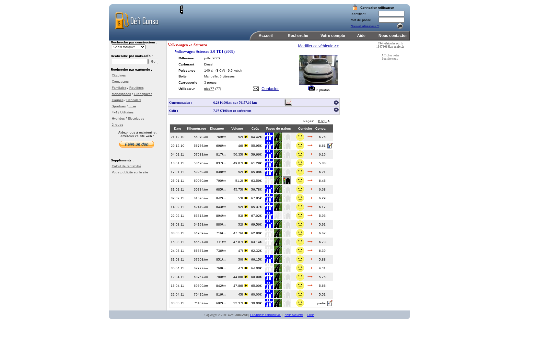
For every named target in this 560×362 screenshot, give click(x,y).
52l (241, 137)
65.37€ (256, 207)
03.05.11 (177, 303)
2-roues (117, 124)
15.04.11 (177, 285)
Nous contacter (393, 35)
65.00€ (256, 285)
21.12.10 (177, 137)
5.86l (322, 163)
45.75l (238, 189)
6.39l (322, 250)
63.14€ (256, 242)
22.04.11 (177, 294)
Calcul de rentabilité (126, 166)
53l (241, 198)
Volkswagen (178, 45)
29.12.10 (177, 145)
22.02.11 (177, 215)
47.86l (238, 285)
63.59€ (256, 180)
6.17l (322, 207)
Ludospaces (143, 94)
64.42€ (256, 137)
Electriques (136, 118)
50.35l (238, 154)
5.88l (322, 259)
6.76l (322, 137)
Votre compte (333, 35)
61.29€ (256, 163)
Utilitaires (127, 112)
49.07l (238, 163)
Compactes (120, 81)
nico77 (209, 88)
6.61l (322, 145)
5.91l (322, 224)
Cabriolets (133, 100)
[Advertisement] (259, 15)
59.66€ (256, 154)
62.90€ (256, 233)
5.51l (322, 294)
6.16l (322, 154)
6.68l (322, 189)
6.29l (322, 198)
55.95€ (256, 145)
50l (241, 259)
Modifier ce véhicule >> (318, 46)
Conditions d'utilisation (265, 315)
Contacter (270, 89)
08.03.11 (177, 233)
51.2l (239, 180)
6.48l (322, 180)
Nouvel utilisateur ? (365, 26)
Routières (136, 87)
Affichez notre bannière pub (390, 57)
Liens (310, 315)
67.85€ (256, 198)
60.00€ (256, 277)
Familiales (119, 87)
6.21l (322, 172)
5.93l (322, 215)
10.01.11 (177, 163)
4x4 (114, 112)
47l (241, 250)
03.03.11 (177, 224)
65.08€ (256, 172)
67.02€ (256, 215)
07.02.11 (177, 198)
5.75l (322, 277)
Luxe (132, 106)
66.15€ (256, 259)
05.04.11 (177, 268)
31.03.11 (177, 259)
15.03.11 (177, 242)
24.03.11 (177, 250)
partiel (321, 303)
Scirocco (200, 45)
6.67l (322, 233)
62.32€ (256, 250)
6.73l (322, 242)
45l (241, 294)
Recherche (298, 35)
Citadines (119, 75)
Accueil (266, 35)
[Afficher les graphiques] (288, 105)
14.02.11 (177, 207)
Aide (361, 35)
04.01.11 (177, 154)
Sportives (119, 106)
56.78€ (256, 189)
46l (241, 145)
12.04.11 (177, 277)
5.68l (322, 285)
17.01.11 (177, 172)
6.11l (322, 268)
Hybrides (118, 118)
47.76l (238, 233)
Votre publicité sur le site (130, 172)
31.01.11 (177, 189)
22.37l (238, 303)
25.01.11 (177, 180)
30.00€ (256, 303)
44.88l (238, 277)
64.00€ (256, 268)
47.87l (238, 242)
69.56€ (256, 224)
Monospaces (121, 94)
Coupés (117, 100)
